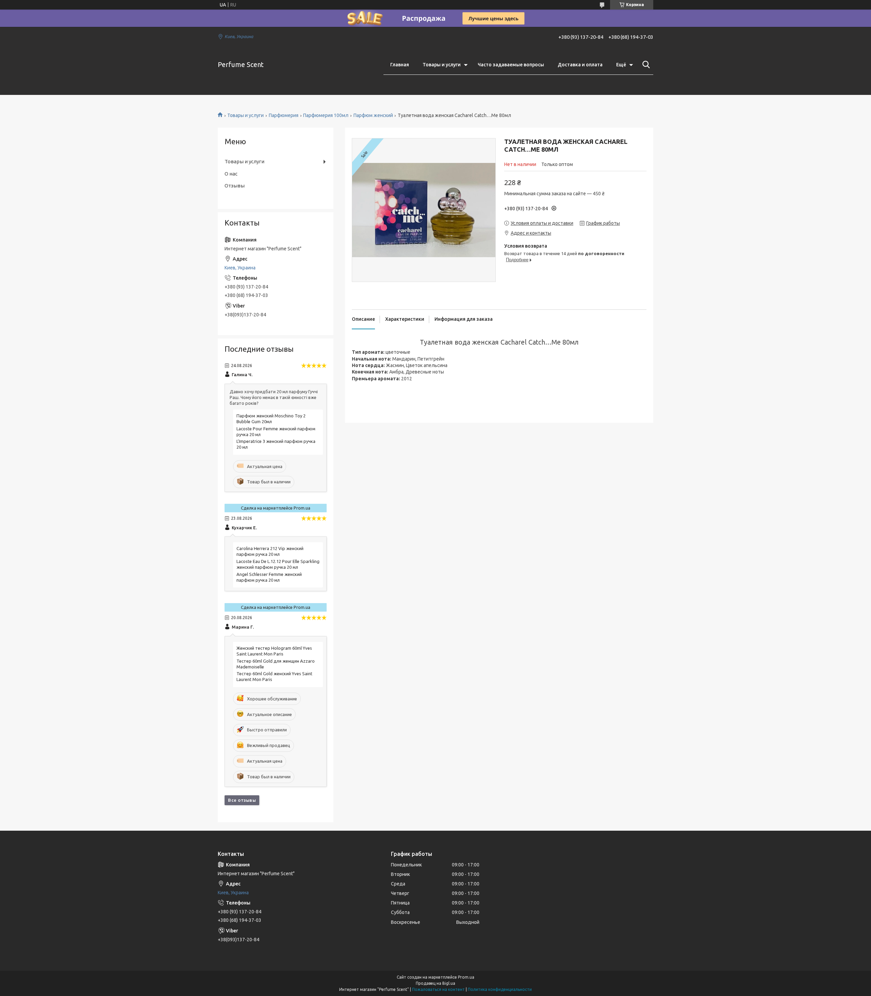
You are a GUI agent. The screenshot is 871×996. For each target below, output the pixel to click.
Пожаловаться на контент (438, 989)
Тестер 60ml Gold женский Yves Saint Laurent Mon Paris (274, 676)
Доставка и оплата (580, 64)
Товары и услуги (442, 64)
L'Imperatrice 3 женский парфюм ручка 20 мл (275, 444)
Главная (399, 64)
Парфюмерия (283, 115)
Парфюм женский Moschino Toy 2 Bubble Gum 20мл (271, 418)
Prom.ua (466, 977)
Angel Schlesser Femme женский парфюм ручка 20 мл (269, 577)
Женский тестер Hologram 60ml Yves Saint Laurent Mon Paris (274, 651)
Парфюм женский (373, 115)
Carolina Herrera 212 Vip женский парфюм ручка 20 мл (269, 551)
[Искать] (644, 64)
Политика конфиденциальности (500, 989)
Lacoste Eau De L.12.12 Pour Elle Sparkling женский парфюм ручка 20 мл (277, 564)
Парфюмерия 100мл (325, 115)
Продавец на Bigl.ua (435, 983)
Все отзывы (242, 800)
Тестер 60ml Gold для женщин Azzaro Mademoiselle (275, 664)
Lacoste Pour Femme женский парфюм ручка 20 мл (275, 431)
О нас (231, 174)
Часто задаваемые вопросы (511, 64)
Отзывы (235, 185)
